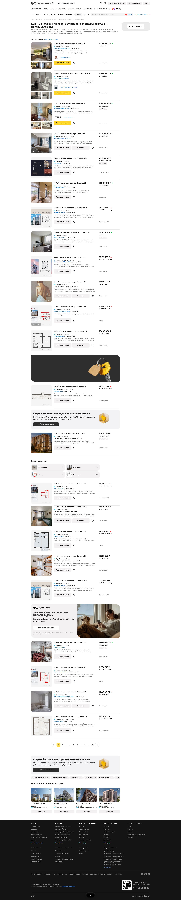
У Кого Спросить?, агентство (68, 87)
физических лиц (47, 634)
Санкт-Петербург (59, 286)
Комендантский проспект (39, 837)
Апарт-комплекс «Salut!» (61, 78)
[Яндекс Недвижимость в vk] (142, 874)
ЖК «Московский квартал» (62, 48)
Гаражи (130, 832)
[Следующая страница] (97, 745)
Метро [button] (130, 14)
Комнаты (130, 837)
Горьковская (35, 832)
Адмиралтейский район (62, 834)
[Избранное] (100, 3)
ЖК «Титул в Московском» (62, 311)
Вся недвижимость (37, 874)
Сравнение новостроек (62, 853)
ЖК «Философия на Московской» (64, 696)
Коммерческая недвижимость (137, 834)
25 (92, 745)
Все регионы (59, 862)
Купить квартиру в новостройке (113, 853)
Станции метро (60, 851)
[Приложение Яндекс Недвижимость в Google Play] (142, 887)
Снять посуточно (84, 851)
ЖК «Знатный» (58, 391)
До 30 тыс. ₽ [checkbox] (39, 371)
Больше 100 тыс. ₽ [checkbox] (41, 376)
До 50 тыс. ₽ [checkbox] (51, 371)
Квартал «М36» (58, 536)
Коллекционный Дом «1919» (62, 262)
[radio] (62, 745)
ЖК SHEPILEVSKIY (59, 188)
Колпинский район (61, 837)
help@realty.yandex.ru (68, 886)
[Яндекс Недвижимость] (42, 3)
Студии (33, 851)
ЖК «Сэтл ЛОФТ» (59, 488)
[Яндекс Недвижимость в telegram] (149, 874)
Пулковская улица (70, 286)
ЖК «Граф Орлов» (59, 647)
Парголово (107, 829)
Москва (81, 826)
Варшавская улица (70, 561)
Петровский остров (61, 829)
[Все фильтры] (33, 14)
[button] (105, 3)
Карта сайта (118, 874)
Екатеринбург (83, 834)
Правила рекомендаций (97, 874)
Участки (130, 829)
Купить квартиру (109, 851)
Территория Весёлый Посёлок (64, 832)
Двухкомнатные (36, 862)
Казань (81, 837)
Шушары (106, 826)
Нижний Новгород (85, 840)
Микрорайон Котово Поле (63, 826)
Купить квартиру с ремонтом (113, 862)
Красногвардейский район (63, 840)
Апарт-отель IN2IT (59, 237)
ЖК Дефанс (57, 163)
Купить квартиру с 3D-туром (112, 864)
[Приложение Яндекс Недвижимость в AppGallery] (145, 887)
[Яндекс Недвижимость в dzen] (145, 874)
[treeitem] (36, 8)
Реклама (47, 874)
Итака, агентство (65, 57)
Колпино (106, 834)
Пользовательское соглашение (78, 874)
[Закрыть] (149, 14)
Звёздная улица (70, 511)
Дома (129, 826)
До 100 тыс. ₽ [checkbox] (77, 371)
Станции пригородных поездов (64, 859)
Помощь (109, 874)
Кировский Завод (36, 834)
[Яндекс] (146, 896)
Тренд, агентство (69, 117)
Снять (81, 853)
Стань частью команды (60, 874)
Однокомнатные (36, 853)
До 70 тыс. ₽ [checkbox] (64, 371)
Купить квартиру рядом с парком (114, 856)
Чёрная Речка (35, 826)
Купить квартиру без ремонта (113, 859)
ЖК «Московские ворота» (62, 108)
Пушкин (106, 837)
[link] (146, 3)
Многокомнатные (36, 859)
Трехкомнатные (36, 856)
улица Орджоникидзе (71, 438)
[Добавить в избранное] (74, 63)
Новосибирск (83, 832)
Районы (57, 856)
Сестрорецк (107, 840)
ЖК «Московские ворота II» (62, 138)
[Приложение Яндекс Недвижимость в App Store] (139, 887)
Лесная (33, 840)
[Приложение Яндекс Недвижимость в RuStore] (148, 887)
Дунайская (34, 829)
